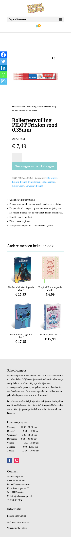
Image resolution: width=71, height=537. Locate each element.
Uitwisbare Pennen (34, 186)
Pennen (21, 107)
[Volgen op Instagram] (16, 460)
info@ (13, 496)
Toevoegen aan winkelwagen (34, 166)
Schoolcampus (48, 182)
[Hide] (1, 87)
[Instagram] (3, 81)
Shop (14, 107)
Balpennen (52, 178)
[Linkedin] (3, 68)
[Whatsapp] (3, 74)
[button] (54, 58)
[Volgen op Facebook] (9, 460)
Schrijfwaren (18, 186)
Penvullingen (33, 107)
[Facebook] (3, 54)
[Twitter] (3, 61)
